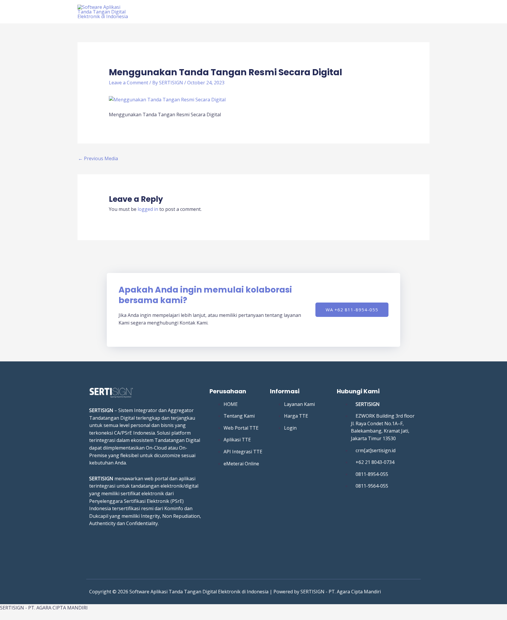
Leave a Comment (128, 82)
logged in (148, 209)
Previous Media (98, 158)
